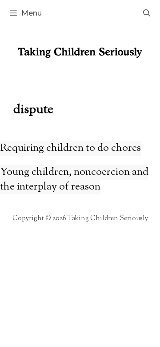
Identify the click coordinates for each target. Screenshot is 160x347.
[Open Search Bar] (146, 13)
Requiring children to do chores (70, 148)
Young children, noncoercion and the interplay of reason (74, 180)
